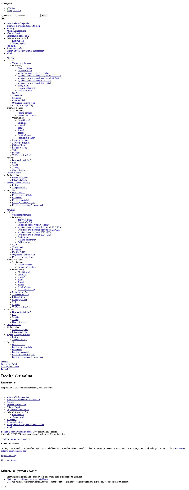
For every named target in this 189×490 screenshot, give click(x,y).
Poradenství (17, 197)
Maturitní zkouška (20, 140)
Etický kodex (23, 85)
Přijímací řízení (13, 33)
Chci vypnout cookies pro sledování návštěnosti (27, 479)
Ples (14, 163)
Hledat (44, 16)
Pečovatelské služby (26, 138)
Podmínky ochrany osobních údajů (16, 432)
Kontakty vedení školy (22, 195)
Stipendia (16, 153)
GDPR (15, 93)
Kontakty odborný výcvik (23, 202)
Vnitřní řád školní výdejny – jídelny (33, 73)
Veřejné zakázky (19, 187)
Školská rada (17, 95)
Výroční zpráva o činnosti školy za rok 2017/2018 (39, 75)
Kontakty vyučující (20, 200)
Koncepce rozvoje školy (22, 105)
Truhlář (21, 130)
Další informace (25, 90)
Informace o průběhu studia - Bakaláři (23, 26)
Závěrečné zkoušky (20, 143)
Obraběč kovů (24, 120)
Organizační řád (25, 70)
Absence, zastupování (16, 31)
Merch (9, 53)
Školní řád (16, 98)
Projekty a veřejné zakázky (18, 182)
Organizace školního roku (18, 36)
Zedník (21, 133)
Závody (15, 168)
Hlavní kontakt (18, 192)
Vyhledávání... (7, 15)
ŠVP (14, 150)
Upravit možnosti (8, 460)
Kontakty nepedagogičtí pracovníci (27, 205)
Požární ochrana (25, 113)
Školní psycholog (19, 148)
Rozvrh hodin (18, 41)
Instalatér (22, 125)
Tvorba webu (15, 439)
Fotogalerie (11, 46)
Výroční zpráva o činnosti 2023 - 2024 (34, 80)
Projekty (16, 185)
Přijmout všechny (8, 455)
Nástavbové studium (27, 115)
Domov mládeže (14, 173)
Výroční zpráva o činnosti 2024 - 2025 (34, 83)
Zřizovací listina (25, 68)
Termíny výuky (19, 43)
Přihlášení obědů (19, 180)
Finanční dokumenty (27, 88)
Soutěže (15, 165)
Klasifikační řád (19, 100)
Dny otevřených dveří (21, 160)
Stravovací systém (14, 48)
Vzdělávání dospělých (22, 155)
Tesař (20, 128)
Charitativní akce (19, 170)
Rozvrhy (10, 28)
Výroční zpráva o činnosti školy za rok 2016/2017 (39, 78)
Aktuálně (11, 58)
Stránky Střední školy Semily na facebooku (25, 51)
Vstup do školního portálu (18, 23)
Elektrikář (22, 123)
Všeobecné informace (21, 63)
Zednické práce (24, 135)
